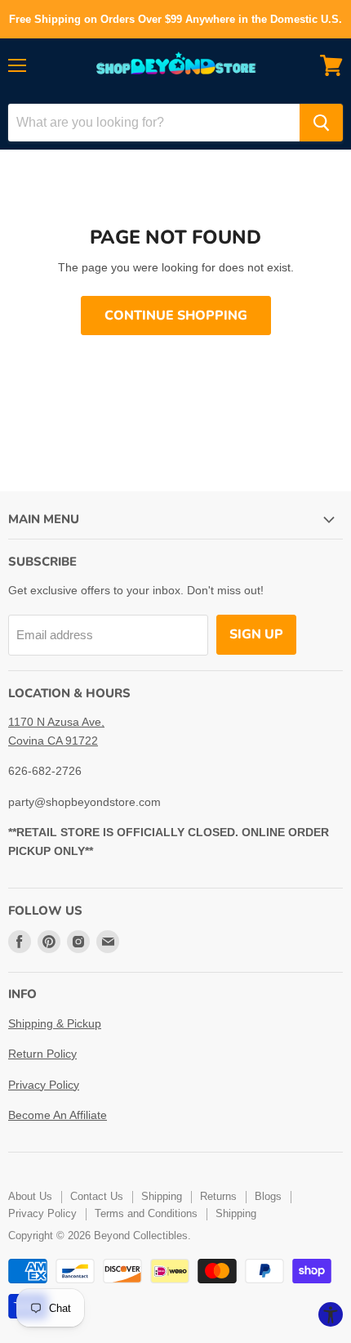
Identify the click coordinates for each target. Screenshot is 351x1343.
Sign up (256, 634)
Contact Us (96, 1196)
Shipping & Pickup (54, 1023)
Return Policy (42, 1053)
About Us (30, 1196)
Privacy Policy (43, 1084)
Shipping (161, 1196)
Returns (218, 1196)
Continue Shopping (175, 316)
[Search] (321, 122)
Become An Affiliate (57, 1114)
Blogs (268, 1196)
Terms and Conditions (146, 1213)
